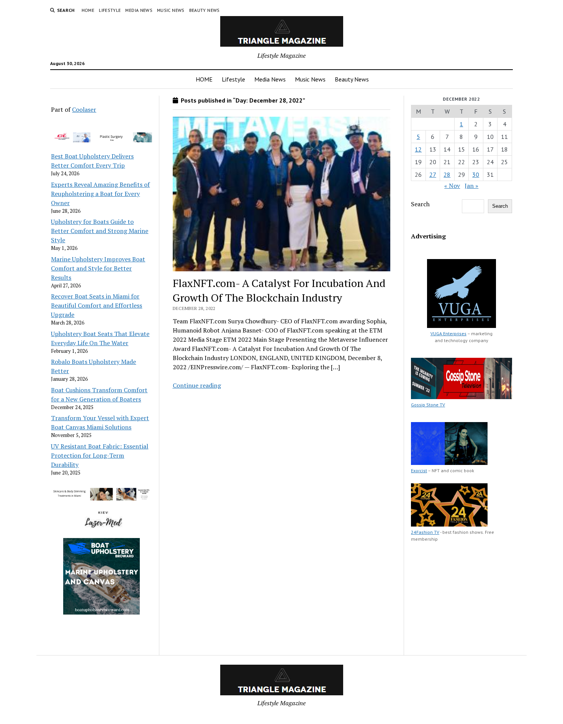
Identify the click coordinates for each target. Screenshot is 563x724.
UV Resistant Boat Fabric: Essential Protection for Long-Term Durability (99, 455)
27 (432, 174)
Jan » (471, 185)
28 (447, 174)
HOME (88, 10)
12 (418, 149)
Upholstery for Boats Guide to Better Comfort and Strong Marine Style (99, 230)
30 (475, 174)
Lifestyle (110, 10)
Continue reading (197, 385)
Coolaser (84, 109)
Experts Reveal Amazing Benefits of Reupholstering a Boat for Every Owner (100, 193)
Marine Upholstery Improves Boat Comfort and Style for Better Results (98, 268)
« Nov (452, 185)
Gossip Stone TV (428, 405)
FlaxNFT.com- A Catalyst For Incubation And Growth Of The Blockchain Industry (279, 290)
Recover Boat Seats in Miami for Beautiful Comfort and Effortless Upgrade (96, 305)
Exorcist (419, 470)
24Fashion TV (425, 532)
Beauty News (204, 10)
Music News (171, 10)
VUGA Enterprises (448, 333)
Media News (138, 10)
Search (420, 204)
